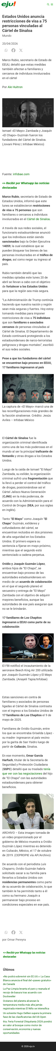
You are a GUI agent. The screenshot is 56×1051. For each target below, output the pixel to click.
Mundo (6, 35)
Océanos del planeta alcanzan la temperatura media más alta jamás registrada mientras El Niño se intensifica (26, 1004)
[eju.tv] (8, 4)
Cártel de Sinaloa (38, 219)
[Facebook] (13, 50)
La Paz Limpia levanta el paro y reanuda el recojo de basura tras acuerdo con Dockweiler (26, 992)
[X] (20, 50)
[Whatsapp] (6, 50)
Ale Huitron (15, 87)
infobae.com (21, 174)
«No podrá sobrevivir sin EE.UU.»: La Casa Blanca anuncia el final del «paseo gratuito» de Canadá (27, 980)
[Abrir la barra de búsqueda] (48, 4)
